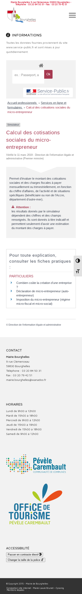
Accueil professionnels (22, 102)
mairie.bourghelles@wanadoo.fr (26, 379)
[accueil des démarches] (41, 65)
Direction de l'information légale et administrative (35, 324)
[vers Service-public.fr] (48, 92)
